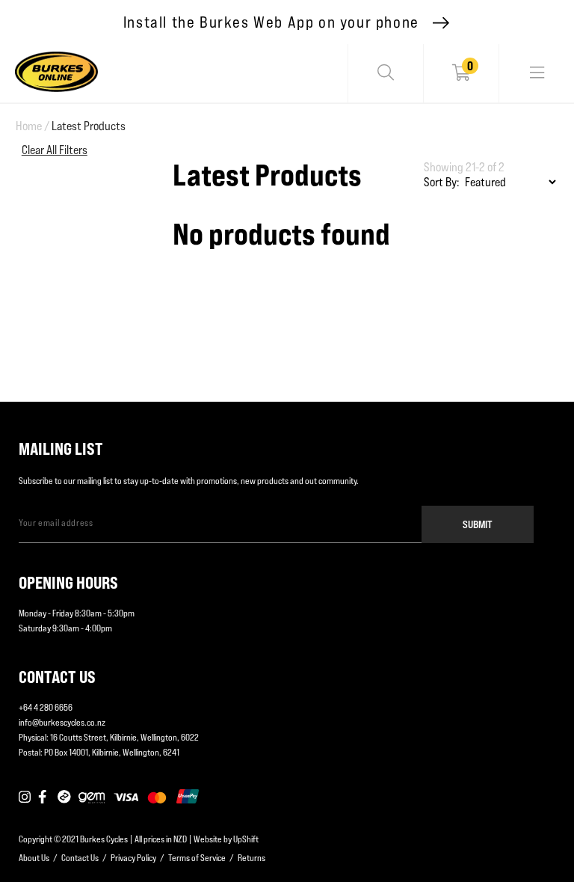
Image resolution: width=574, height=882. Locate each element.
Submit (478, 524)
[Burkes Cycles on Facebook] (44, 797)
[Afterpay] (64, 797)
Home (32, 126)
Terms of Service (197, 857)
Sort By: (442, 182)
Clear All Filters (54, 150)
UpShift (246, 839)
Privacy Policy (133, 857)
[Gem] (91, 797)
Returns (251, 857)
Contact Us (80, 857)
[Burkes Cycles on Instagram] (25, 797)
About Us (34, 857)
